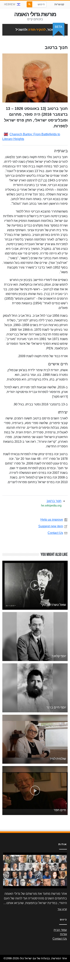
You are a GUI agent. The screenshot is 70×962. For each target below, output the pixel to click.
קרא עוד (62, 909)
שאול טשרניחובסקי (53, 604)
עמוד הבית (60, 929)
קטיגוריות (59, 4)
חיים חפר (60, 810)
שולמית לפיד (58, 758)
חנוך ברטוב (53, 501)
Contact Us (55, 532)
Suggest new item (50, 526)
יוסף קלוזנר (59, 656)
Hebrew (9, 4)
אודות (63, 934)
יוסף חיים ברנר (56, 707)
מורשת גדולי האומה (35, 14)
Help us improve (51, 519)
